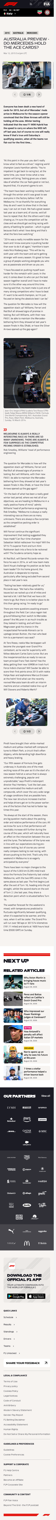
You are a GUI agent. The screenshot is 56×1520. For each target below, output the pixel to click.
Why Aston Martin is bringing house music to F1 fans (35, 980)
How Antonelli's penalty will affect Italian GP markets (33, 1034)
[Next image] (39, 95)
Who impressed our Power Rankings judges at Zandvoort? (35, 1014)
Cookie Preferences (14, 1455)
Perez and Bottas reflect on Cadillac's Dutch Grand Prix (34, 997)
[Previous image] (15, 95)
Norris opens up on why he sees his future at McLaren (36, 1054)
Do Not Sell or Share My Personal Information (27, 1434)
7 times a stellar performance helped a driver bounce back (35, 1071)
